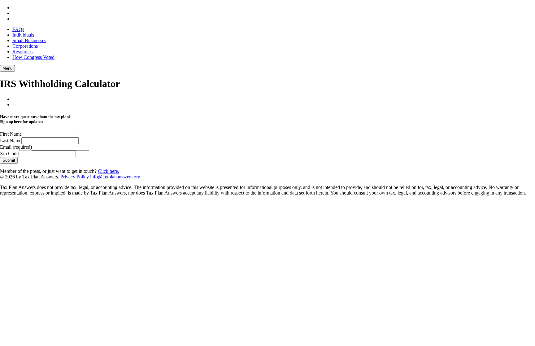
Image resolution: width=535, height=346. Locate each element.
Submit (8, 160)
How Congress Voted (33, 57)
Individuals (23, 34)
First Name (11, 134)
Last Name (10, 140)
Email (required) (16, 147)
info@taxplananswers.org (115, 176)
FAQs (18, 29)
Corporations (25, 46)
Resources (22, 51)
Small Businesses (29, 40)
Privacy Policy (74, 176)
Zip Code (9, 153)
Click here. (108, 171)
